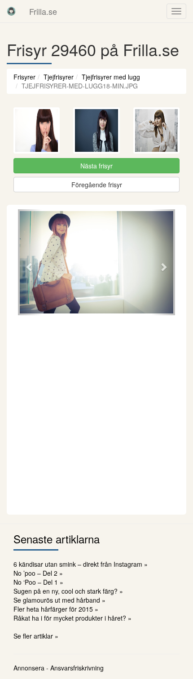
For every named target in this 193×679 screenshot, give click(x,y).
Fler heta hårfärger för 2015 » (55, 608)
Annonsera (28, 667)
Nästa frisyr (96, 165)
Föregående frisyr (96, 184)
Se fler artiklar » (35, 635)
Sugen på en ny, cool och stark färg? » (68, 590)
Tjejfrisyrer (59, 76)
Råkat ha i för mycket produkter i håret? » (72, 617)
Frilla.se (43, 11)
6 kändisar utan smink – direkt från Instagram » (80, 564)
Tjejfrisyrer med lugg (111, 76)
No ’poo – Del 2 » (38, 573)
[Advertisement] (96, 413)
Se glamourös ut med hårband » (59, 599)
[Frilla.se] (11, 11)
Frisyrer (24, 76)
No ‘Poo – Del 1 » (38, 582)
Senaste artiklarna (56, 539)
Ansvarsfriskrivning (77, 667)
